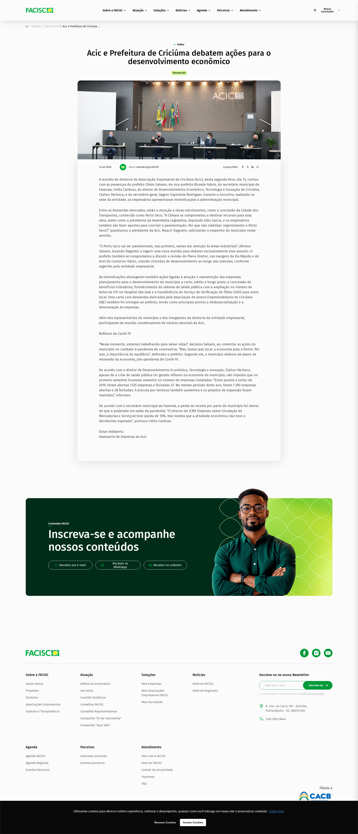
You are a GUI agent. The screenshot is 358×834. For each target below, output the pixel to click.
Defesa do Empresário (95, 684)
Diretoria (32, 697)
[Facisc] (39, 10)
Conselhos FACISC (92, 704)
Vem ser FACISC (152, 763)
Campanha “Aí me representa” (101, 718)
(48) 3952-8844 (276, 719)
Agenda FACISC (35, 756)
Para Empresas (151, 684)
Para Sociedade (152, 702)
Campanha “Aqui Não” (95, 725)
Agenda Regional (37, 763)
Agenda (202, 10)
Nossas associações (327, 10)
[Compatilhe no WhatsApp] (257, 166)
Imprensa (148, 777)
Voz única (86, 690)
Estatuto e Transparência (42, 711)
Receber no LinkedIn (167, 565)
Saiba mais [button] (276, 811)
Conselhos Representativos (98, 711)
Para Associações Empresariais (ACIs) (155, 693)
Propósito (32, 690)
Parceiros (223, 10)
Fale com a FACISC (154, 756)
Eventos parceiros (92, 763)
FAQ (144, 783)
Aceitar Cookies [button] (193, 822)
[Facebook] (304, 653)
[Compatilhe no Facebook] (242, 166)
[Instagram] (316, 653)
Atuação (138, 10)
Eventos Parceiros (38, 770)
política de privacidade (312, 693)
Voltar (180, 44)
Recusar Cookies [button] (165, 822)
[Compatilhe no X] (247, 166)
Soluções (159, 10)
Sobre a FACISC (113, 10)
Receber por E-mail (72, 565)
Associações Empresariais (43, 704)
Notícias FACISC (203, 684)
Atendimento (248, 10)
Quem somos (34, 684)
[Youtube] (328, 653)
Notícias (181, 10)
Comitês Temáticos (93, 697)
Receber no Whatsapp (120, 565)
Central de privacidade (157, 770)
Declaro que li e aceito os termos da (293, 693)
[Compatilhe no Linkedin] (252, 166)
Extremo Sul (52, 26)
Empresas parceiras (93, 756)
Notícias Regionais (205, 690)
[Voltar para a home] (27, 26)
